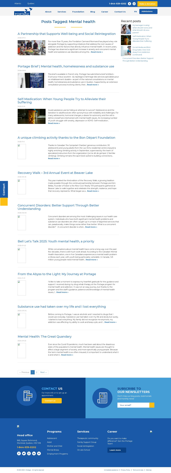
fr (135, 11)
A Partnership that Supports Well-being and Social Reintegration (67, 34)
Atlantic (18, 3)
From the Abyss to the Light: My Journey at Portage (57, 274)
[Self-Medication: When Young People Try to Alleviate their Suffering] (126, 40)
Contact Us (120, 12)
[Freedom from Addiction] (23, 11)
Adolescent (52, 438)
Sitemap (148, 470)
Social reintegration (85, 446)
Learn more (115, 450)
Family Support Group (86, 442)
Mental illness (53, 450)
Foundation (78, 12)
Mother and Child (54, 446)
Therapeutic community (87, 438)
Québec (30, 3)
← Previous (24, 372)
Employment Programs (57, 454)
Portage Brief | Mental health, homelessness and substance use (66, 66)
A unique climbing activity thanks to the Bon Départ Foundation (66, 137)
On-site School (83, 450)
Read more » (97, 52)
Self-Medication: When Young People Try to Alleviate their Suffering (62, 100)
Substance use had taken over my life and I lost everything (62, 306)
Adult (49, 442)
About (48, 12)
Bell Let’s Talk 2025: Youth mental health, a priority (56, 241)
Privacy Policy (125, 470)
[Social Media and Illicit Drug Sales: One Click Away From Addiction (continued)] (126, 51)
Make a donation (147, 4)
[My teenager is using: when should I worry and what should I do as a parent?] (126, 29)
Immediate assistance (111, 470)
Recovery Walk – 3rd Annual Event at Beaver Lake (55, 173)
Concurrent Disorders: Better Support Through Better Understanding (58, 207)
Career (104, 12)
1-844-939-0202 (117, 4)
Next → (43, 372)
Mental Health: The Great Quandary (44, 336)
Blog (92, 12)
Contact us (50, 401)
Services (62, 12)
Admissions (147, 11)
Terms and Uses (138, 470)
